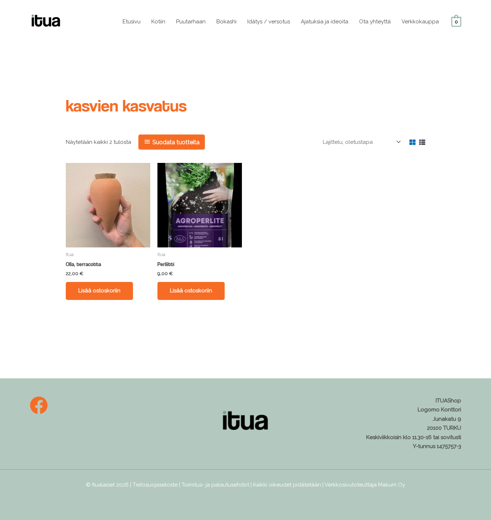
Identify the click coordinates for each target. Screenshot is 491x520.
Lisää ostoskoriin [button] (99, 290)
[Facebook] (39, 405)
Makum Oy (391, 485)
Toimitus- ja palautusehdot (215, 485)
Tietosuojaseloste (155, 485)
